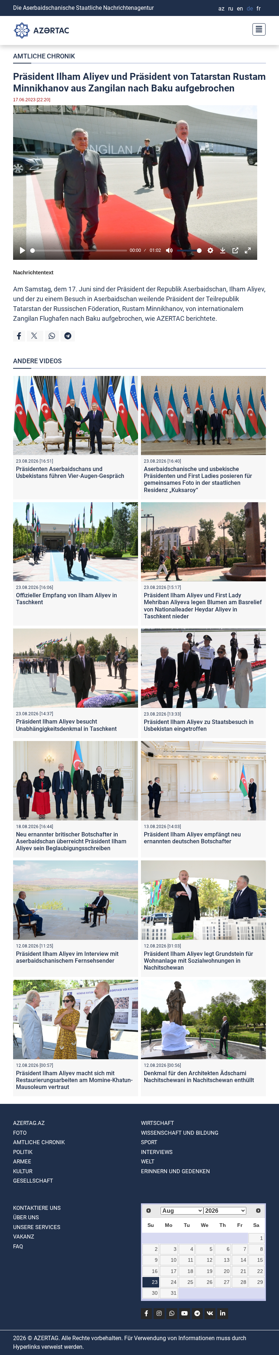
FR (258, 8)
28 (243, 1282)
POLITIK (22, 1152)
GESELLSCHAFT (33, 1181)
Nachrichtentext (33, 272)
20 (227, 1271)
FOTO (20, 1133)
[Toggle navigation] (257, 28)
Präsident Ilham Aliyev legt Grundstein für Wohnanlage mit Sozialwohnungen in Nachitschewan (198, 960)
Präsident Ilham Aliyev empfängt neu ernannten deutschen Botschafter (192, 838)
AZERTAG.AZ (29, 1123)
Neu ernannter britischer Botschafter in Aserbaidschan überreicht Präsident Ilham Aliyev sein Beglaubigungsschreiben (71, 841)
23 (155, 1282)
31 (174, 1293)
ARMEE (22, 1161)
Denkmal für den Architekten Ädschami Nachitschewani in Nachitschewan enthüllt (199, 1077)
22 (260, 1271)
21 (243, 1271)
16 (155, 1271)
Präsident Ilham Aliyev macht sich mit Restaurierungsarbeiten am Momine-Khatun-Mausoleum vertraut (74, 1080)
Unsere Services (36, 1227)
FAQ (18, 1246)
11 (190, 1260)
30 (155, 1293)
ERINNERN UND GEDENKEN (175, 1171)
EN (240, 8)
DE (250, 8)
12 (210, 1260)
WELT (147, 1161)
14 (243, 1260)
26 (210, 1282)
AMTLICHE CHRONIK (44, 56)
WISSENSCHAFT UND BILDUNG (179, 1133)
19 (210, 1271)
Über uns (26, 1217)
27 (227, 1282)
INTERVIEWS (157, 1152)
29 (260, 1282)
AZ (221, 8)
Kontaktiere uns (37, 1208)
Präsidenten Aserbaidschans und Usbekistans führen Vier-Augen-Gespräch (70, 472)
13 (227, 1260)
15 (260, 1260)
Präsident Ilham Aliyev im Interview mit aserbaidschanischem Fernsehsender (67, 957)
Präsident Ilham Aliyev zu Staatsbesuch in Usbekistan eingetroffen (199, 725)
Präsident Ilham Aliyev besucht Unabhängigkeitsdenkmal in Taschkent (66, 725)
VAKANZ (23, 1236)
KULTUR (22, 1171)
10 (174, 1260)
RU (230, 8)
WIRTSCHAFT (157, 1123)
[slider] (78, 250)
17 (174, 1271)
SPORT (149, 1142)
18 (190, 1271)
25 (190, 1282)
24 (174, 1282)
